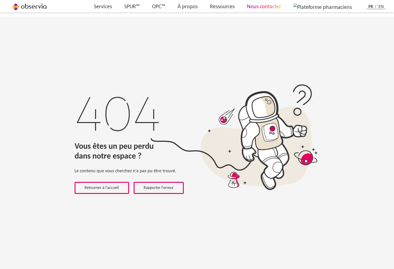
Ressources (222, 7)
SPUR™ (132, 7)
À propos (188, 7)
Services (103, 7)
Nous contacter (264, 7)
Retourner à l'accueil (102, 188)
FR (371, 6)
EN (381, 6)
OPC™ (158, 7)
